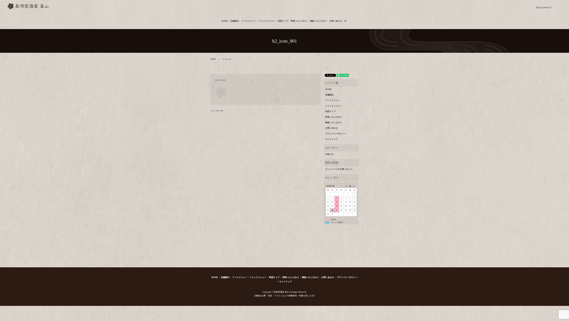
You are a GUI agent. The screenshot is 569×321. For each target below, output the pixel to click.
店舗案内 (234, 21)
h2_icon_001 (218, 111)
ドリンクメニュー (267, 21)
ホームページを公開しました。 (339, 169)
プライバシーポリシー (335, 134)
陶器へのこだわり (318, 21)
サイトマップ (331, 139)
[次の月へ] (354, 186)
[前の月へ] (345, 186)
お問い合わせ (335, 21)
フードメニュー (248, 21)
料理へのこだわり (299, 21)
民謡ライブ (283, 21)
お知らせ (329, 154)
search (345, 21)
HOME (224, 21)
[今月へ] (350, 186)
